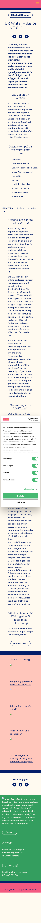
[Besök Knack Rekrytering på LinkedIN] (24, 886)
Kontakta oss (19, 643)
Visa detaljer (29, 489)
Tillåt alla (20, 496)
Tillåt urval (20, 502)
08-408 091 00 (10, 875)
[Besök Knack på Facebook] (17, 886)
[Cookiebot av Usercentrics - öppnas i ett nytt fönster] (28, 419)
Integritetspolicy (12, 889)
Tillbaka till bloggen (20, 15)
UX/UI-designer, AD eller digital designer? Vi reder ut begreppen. (21, 758)
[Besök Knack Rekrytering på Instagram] (20, 886)
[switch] (35, 466)
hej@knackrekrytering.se (14, 872)
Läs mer (8, 832)
